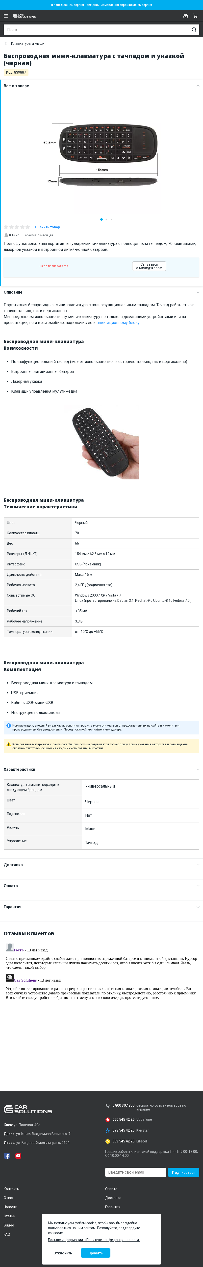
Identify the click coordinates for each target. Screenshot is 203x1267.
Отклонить (62, 1253)
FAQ (7, 1234)
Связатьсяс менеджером (149, 266)
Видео (9, 1225)
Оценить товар (47, 227)
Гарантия (12, 906)
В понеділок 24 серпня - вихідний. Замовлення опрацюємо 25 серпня (101, 5)
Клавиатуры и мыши (27, 43)
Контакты (12, 1189)
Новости (10, 1207)
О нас (8, 1198)
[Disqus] (101, 1003)
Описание (13, 292)
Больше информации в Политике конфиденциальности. (94, 1240)
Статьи (9, 1216)
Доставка (13, 864)
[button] (101, 219)
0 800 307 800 (123, 1105)
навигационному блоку (118, 322)
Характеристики (19, 769)
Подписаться (183, 1173)
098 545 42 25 (123, 1130)
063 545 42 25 (123, 1141)
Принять (95, 1253)
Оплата (11, 885)
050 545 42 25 (123, 1119)
